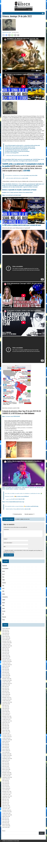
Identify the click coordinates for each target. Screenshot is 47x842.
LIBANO (3, 600)
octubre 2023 (5, 681)
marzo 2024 (5, 674)
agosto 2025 (5, 647)
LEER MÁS (26, 170)
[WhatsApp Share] (12, 35)
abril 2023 (4, 691)
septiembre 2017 (6, 796)
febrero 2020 (5, 750)
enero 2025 (4, 658)
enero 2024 (4, 677)
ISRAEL (3, 594)
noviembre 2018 (5, 774)
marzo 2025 (5, 655)
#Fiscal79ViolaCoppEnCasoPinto (12, 145)
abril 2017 (4, 804)
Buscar (3, 830)
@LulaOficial (28, 145)
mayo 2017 (4, 802)
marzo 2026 (5, 636)
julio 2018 (4, 780)
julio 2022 (4, 705)
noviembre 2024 (5, 661)
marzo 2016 (5, 824)
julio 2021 (4, 724)
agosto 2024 (5, 666)
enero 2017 (4, 808)
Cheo (10, 32)
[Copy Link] (15, 35)
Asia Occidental (5, 568)
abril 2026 (4, 634)
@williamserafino (9, 151)
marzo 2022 (5, 711)
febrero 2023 (5, 694)
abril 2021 (4, 728)
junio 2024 (4, 669)
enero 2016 (4, 827)
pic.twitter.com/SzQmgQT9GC (12, 152)
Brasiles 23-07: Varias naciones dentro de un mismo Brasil (17, 192)
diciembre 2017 (5, 791)
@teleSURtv (32, 148)
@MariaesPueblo (23, 146)
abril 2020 (4, 747)
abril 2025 (4, 653)
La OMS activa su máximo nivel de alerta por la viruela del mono (21, 225)
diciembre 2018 (5, 772)
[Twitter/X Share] (9, 35)
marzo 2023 (5, 692)
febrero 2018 (5, 788)
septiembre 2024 (6, 664)
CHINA (3, 580)
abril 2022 (4, 710)
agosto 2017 (5, 797)
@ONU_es (22, 145)
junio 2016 (4, 819)
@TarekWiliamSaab (9, 149)
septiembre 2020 (6, 739)
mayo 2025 (4, 652)
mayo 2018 (4, 783)
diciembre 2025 (5, 641)
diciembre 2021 (5, 716)
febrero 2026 (5, 638)
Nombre (5, 539)
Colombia (4, 582)
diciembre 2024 (5, 660)
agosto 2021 (5, 722)
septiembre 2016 (6, 815)
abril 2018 (4, 785)
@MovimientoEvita (17, 148)
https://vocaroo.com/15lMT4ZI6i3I (11, 416)
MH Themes (17, 840)
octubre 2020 (5, 738)
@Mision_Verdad (17, 151)
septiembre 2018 (6, 777)
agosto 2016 (5, 816)
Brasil (3, 574)
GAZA (3, 588)
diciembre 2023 (5, 678)
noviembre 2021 (5, 717)
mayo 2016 (4, 821)
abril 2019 (4, 766)
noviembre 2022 (5, 699)
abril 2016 (4, 822)
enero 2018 (4, 789)
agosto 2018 (5, 779)
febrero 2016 (5, 825)
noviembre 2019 (5, 755)
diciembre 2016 (5, 810)
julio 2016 (4, 818)
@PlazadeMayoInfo (35, 145)
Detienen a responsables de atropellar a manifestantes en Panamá (19, 190)
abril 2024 (4, 672)
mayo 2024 (4, 671)
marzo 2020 (5, 749)
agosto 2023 (5, 685)
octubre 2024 (5, 663)
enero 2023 (4, 696)
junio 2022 (4, 707)
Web (4, 546)
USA (3, 614)
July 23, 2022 (25, 155)
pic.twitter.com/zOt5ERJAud (22, 496)
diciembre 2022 (5, 697)
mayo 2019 (4, 764)
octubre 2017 (5, 794)
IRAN (3, 591)
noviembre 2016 (5, 811)
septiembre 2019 (6, 758)
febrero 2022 (5, 713)
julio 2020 (4, 742)
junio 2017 (4, 800)
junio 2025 (4, 650)
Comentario (6, 529)
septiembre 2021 (6, 721)
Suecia (3, 608)
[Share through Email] (18, 35)
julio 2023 (4, 686)
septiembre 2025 (6, 645)
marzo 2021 (5, 730)
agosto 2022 (5, 703)
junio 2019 (4, 763)
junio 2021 (4, 725)
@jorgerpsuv (17, 149)
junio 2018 (4, 782)
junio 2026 (4, 631)
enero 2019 (4, 771)
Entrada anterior (18, 514)
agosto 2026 (5, 628)
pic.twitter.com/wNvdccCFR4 (30, 175)
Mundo (3, 602)
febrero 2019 (5, 769)
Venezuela (4, 617)
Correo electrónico (8, 542)
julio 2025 (4, 649)
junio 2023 (4, 688)
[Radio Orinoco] (23, 4)
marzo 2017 (5, 805)
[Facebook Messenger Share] (6, 35)
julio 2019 (4, 761)
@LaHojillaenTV (26, 148)
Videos (3, 619)
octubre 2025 (5, 644)
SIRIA (3, 605)
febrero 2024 (5, 675)
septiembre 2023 (6, 683)
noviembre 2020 (5, 736)
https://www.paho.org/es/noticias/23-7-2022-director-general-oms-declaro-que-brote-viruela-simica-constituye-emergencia (23, 488)
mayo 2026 (4, 633)
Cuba (3, 585)
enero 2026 (4, 639)
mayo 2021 (4, 727)
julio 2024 (4, 667)
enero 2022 (4, 714)
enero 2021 (4, 733)
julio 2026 (4, 630)
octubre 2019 (5, 757)
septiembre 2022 (6, 702)
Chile (3, 577)
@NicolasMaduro (26, 151)
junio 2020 (4, 744)
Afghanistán (4, 565)
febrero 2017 (5, 807)
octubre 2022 (5, 700)
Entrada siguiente (29, 514)
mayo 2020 (4, 746)
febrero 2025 (5, 656)
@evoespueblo (15, 146)
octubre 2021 (5, 719)
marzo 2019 (5, 768)
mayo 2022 (4, 708)
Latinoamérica (5, 597)
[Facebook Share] (3, 35)
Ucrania (3, 611)
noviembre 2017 (5, 793)
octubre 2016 (5, 813)
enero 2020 (4, 752)
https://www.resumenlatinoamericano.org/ (13, 501)
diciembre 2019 (5, 753)
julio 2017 (4, 799)
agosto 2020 (5, 741)
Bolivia (3, 571)
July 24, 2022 (25, 178)
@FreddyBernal (24, 149)
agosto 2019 (5, 760)
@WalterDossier (9, 148)
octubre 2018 (5, 775)
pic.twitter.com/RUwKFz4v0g (31, 506)
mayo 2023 (4, 689)
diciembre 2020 (5, 735)
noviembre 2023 (5, 680)
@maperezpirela (31, 146)
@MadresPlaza (8, 146)
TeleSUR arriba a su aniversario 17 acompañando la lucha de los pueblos (23, 165)
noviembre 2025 (5, 642)
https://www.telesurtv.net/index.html (11, 195)
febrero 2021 (5, 732)
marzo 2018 (5, 786)
